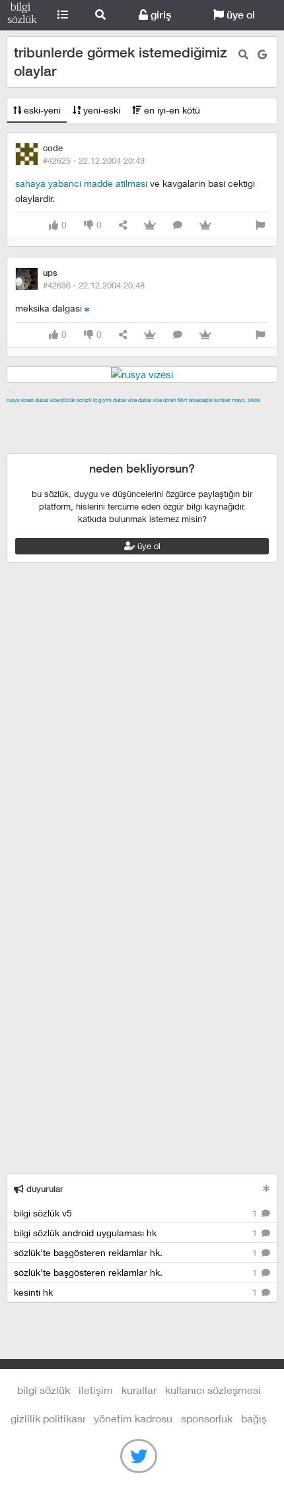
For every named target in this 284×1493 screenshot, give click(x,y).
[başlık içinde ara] (243, 54)
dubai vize (47, 400)
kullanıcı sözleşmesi (213, 1389)
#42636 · (94, 285)
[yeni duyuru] (266, 1188)
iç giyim (102, 400)
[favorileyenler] (205, 225)
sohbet (222, 400)
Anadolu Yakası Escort (166, 430)
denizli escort (215, 415)
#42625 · (94, 160)
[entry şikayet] (260, 225)
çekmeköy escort (76, 430)
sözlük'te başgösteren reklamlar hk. (137, 1252)
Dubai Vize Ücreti (157, 400)
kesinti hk (137, 1292)
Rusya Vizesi (20, 400)
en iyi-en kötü (170, 110)
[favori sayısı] (150, 225)
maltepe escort (94, 415)
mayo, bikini (246, 400)
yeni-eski (100, 110)
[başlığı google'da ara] (262, 54)
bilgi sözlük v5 (137, 1212)
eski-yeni (41, 110)
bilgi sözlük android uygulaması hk (137, 1232)
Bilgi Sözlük (22, 15)
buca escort (156, 415)
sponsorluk (206, 1418)
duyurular (43, 1189)
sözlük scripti (76, 400)
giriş (159, 15)
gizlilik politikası (48, 1418)
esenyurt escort (122, 445)
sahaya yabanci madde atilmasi (81, 183)
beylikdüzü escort (199, 445)
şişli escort (61, 445)
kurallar (139, 1389)
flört (183, 400)
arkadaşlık (201, 400)
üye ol (239, 15)
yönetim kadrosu (133, 1418)
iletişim (96, 1389)
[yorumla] (177, 225)
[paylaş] (123, 225)
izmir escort (32, 415)
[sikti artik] (87, 308)
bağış (254, 1418)
